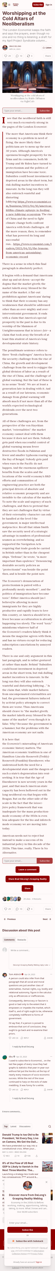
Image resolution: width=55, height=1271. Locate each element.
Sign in (49, 4)
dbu (11, 1056)
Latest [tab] (13, 1126)
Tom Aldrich (15, 974)
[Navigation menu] (6, 5)
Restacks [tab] (21, 939)
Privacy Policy (37, 1253)
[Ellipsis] (51, 974)
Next (45, 919)
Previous (11, 919)
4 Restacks (36, 899)
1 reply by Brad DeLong (23, 1046)
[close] (46, 1182)
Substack (15, 1267)
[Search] (50, 1126)
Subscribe (38, 4)
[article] (27, 1145)
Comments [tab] (9, 939)
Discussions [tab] (24, 1126)
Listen (48, 47)
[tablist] (15, 940)
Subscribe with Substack (29, 1240)
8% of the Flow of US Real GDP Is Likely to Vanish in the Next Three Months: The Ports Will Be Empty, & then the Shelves (20, 1167)
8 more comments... (11, 1111)
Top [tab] (5, 1126)
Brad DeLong (15, 46)
